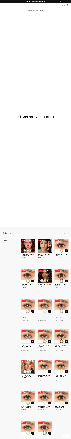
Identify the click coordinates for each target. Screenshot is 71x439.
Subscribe (44, 223)
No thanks (35, 227)
